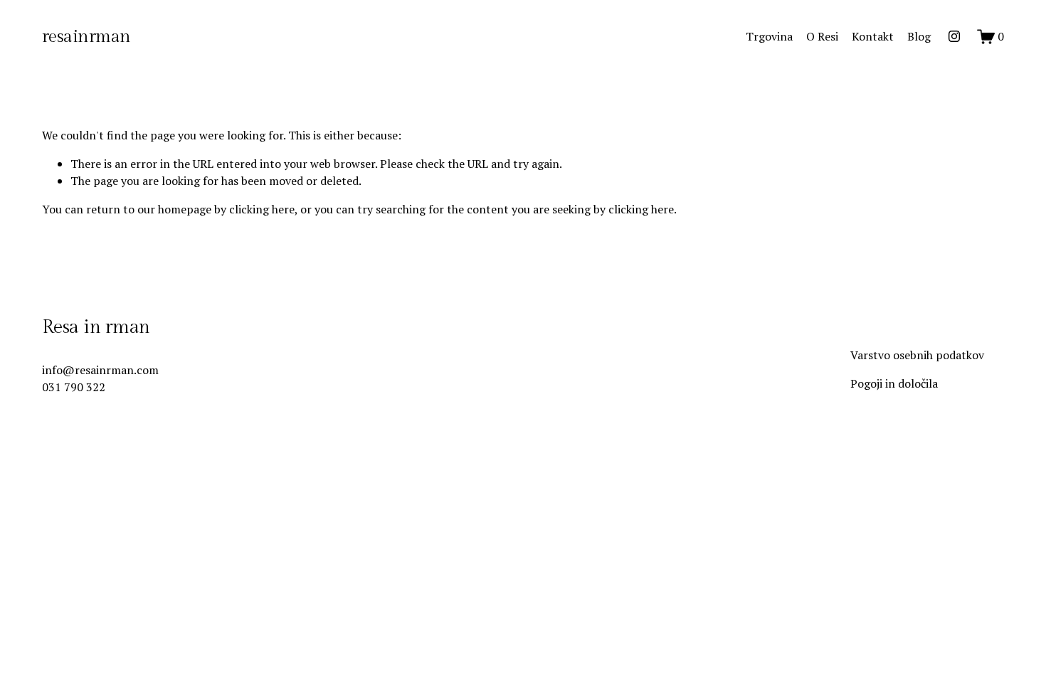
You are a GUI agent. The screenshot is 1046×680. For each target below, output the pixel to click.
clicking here (262, 209)
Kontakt (873, 36)
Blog (919, 36)
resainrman (86, 36)
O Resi (822, 36)
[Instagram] (954, 36)
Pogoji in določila (894, 383)
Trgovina (769, 36)
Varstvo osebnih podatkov (917, 355)
